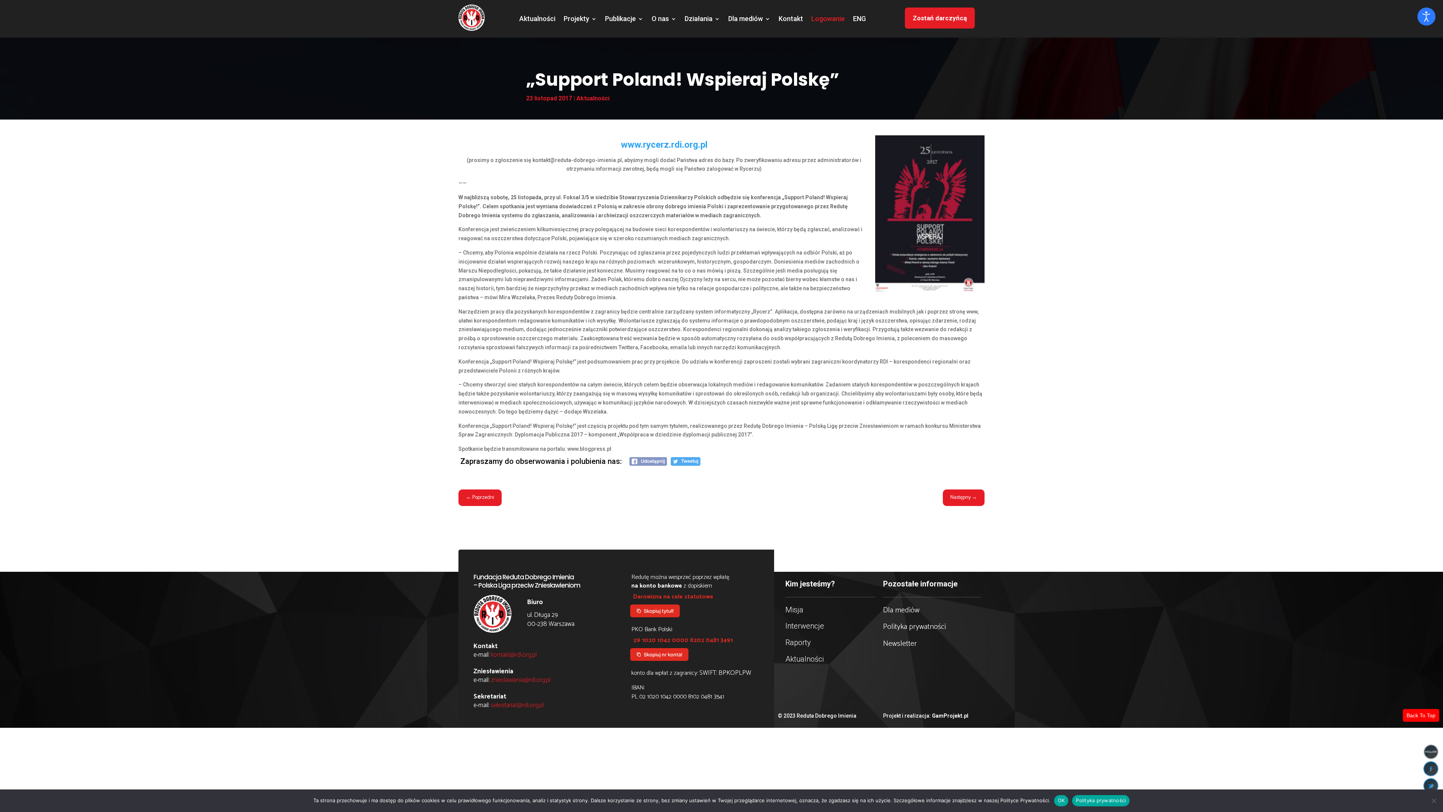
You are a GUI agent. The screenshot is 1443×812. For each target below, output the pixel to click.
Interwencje (804, 625)
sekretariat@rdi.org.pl (517, 705)
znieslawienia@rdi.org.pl (521, 680)
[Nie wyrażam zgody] (1433, 800)
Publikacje (620, 19)
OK (1061, 800)
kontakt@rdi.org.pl (514, 655)
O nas (660, 19)
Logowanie (828, 19)
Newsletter (900, 644)
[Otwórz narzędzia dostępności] (1426, 17)
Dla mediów (745, 19)
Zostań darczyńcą (940, 18)
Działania (698, 19)
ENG (859, 19)
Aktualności (537, 19)
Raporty (798, 642)
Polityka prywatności (914, 627)
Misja (794, 609)
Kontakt (791, 19)
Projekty (576, 19)
